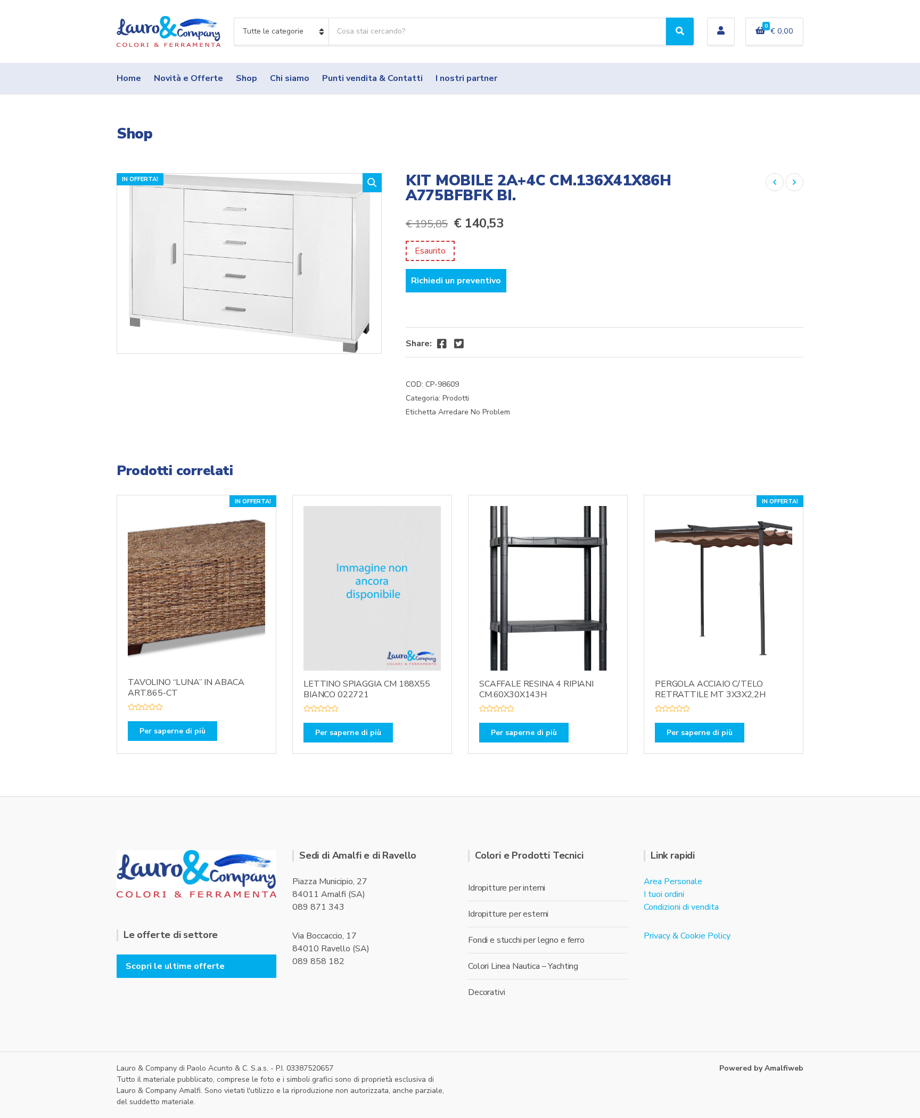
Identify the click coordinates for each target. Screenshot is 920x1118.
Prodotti (455, 398)
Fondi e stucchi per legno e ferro (526, 940)
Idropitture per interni (506, 888)
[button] (372, 182)
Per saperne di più (172, 731)
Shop (246, 78)
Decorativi (486, 992)
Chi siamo (289, 78)
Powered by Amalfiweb (761, 1068)
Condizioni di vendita (681, 907)
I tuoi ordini (664, 894)
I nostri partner (466, 78)
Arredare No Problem (474, 412)
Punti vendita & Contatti (372, 78)
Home (129, 78)
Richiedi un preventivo (456, 281)
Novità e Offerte (188, 78)
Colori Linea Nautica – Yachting (523, 966)
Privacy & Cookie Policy (687, 936)
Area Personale (673, 881)
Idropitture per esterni (508, 914)
